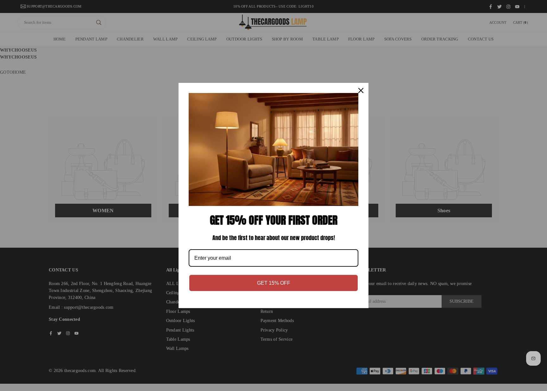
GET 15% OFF (273, 283)
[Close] (360, 90)
